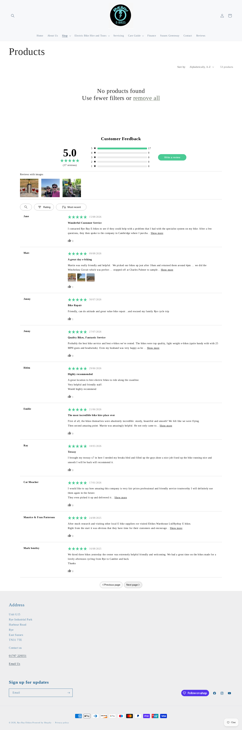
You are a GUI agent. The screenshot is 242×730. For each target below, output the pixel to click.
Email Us (14, 663)
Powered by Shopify (42, 723)
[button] (13, 16)
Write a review (172, 157)
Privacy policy (62, 723)
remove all (146, 98)
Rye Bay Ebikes (24, 723)
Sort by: (181, 67)
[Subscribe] (68, 693)
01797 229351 (17, 655)
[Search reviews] (26, 207)
